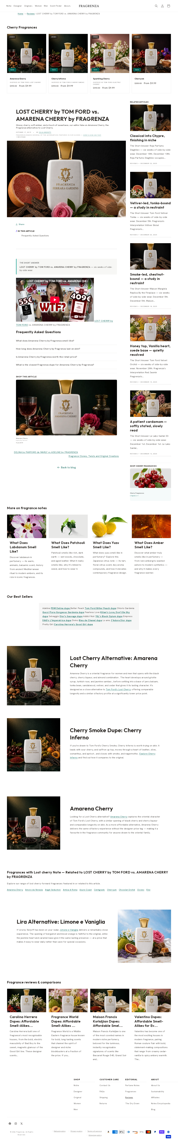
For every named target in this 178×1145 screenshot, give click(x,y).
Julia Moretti (45, 132)
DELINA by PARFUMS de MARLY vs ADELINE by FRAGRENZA (46, 452)
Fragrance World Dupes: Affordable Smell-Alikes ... (66, 1021)
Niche (76, 1085)
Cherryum (112, 889)
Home (20, 13)
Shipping (104, 1097)
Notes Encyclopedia (160, 1103)
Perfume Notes (132, 1085)
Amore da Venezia (34, 889)
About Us (155, 1085)
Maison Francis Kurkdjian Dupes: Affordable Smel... (108, 1021)
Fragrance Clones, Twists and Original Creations (94, 456)
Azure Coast (86, 889)
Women (77, 1103)
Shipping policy (95, 1135)
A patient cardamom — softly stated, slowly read (148, 425)
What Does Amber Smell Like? (149, 545)
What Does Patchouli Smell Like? (68, 545)
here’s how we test (92, 135)
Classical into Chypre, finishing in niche (147, 138)
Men (76, 1109)
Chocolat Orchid (127, 889)
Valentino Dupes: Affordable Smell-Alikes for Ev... (148, 1021)
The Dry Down (132, 1103)
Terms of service (94, 1131)
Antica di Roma (70, 889)
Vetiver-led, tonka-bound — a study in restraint (150, 205)
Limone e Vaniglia (69, 929)
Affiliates (155, 1097)
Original (77, 1097)
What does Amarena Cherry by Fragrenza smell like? (45, 340)
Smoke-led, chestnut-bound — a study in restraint (147, 278)
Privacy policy (76, 1131)
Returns (103, 1103)
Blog (153, 1109)
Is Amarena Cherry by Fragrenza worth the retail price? (46, 356)
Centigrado (99, 889)
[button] (28, 6)
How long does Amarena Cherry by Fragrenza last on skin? (48, 348)
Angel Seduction (53, 889)
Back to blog (68, 467)
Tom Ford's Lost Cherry (118, 689)
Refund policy (60, 1131)
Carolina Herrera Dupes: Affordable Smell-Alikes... (24, 1021)
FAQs (102, 1091)
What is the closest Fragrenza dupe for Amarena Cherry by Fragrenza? (55, 364)
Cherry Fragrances (22, 27)
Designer (78, 1091)
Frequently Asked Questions (35, 235)
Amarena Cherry (118, 816)
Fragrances (130, 1091)
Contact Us (105, 1085)
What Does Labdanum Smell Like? (23, 547)
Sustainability (157, 1091)
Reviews (31, 13)
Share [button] (21, 224)
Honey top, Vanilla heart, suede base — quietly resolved (150, 350)
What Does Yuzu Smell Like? (106, 545)
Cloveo (140, 889)
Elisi (148, 889)
